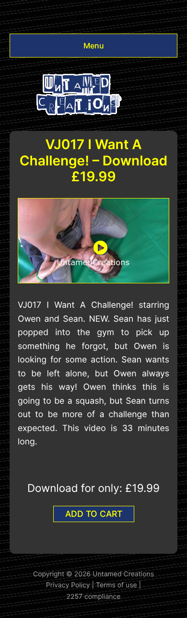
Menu (93, 45)
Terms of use (116, 585)
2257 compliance (94, 597)
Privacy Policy (68, 585)
